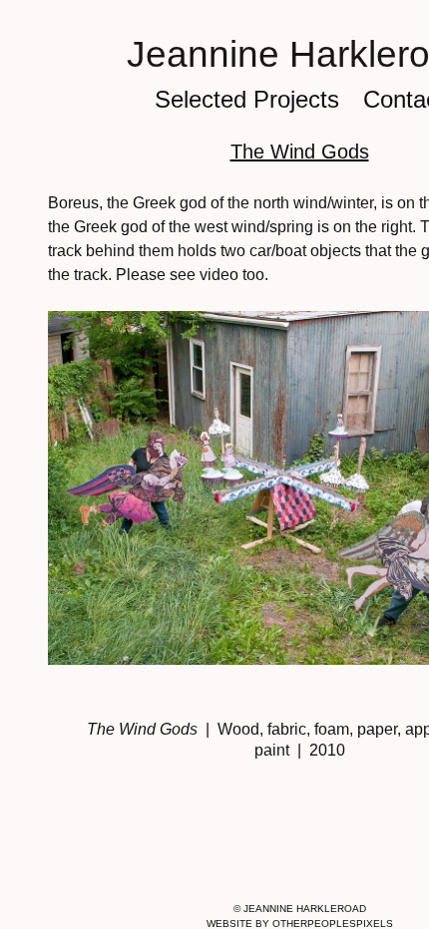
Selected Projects (247, 99)
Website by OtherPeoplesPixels (300, 923)
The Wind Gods (299, 151)
